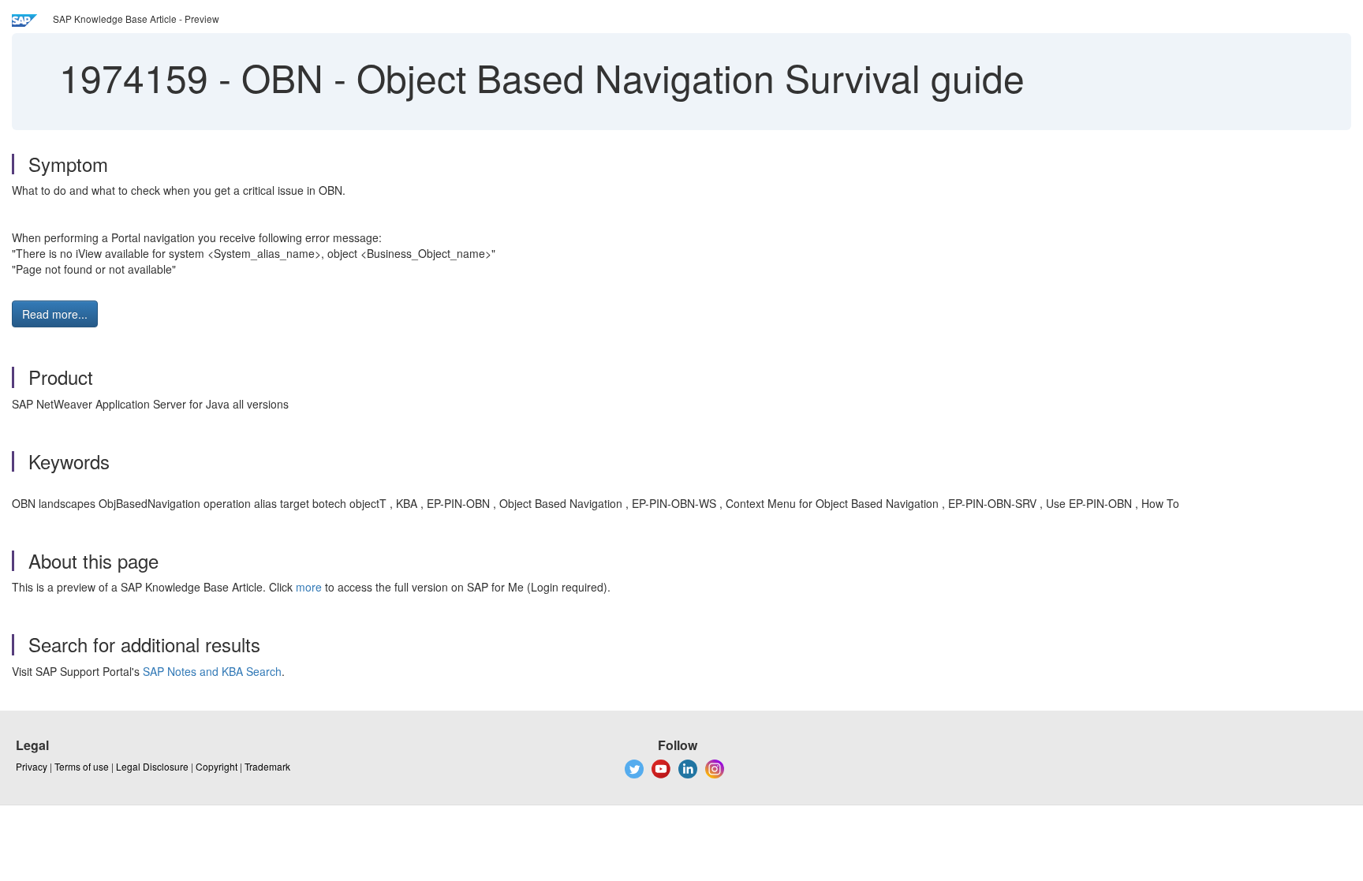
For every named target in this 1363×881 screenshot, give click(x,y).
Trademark (267, 766)
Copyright (216, 766)
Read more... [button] (55, 314)
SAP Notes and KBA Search (212, 671)
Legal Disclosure (152, 766)
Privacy (31, 766)
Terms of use (81, 766)
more (309, 587)
